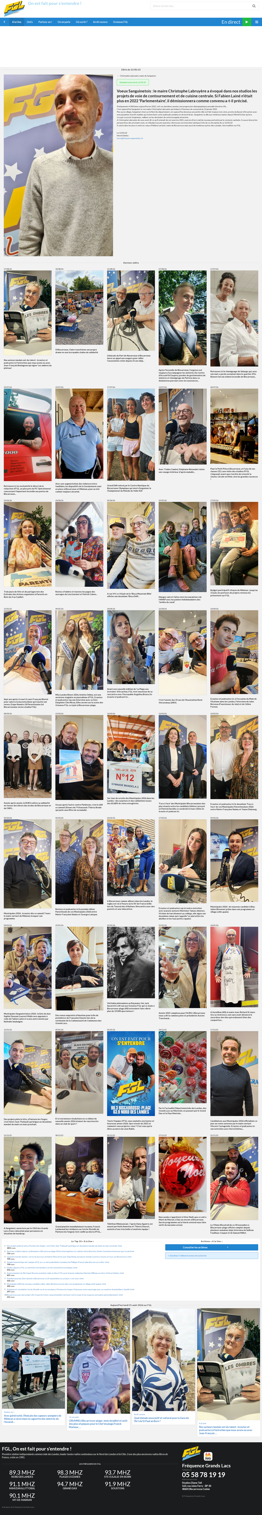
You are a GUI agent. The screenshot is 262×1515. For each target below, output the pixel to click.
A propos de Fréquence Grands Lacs (18, 1507)
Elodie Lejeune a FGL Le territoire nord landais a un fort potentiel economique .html (42, 1267)
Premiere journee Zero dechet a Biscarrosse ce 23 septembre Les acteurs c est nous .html (45, 1278)
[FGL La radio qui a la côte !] (15, 16)
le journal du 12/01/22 (133, 82)
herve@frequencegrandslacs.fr (130, 138)
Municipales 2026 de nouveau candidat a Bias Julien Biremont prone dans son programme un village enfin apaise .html (56, 1284)
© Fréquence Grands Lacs (193, 1496)
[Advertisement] (131, 46)
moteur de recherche (197, 1255)
